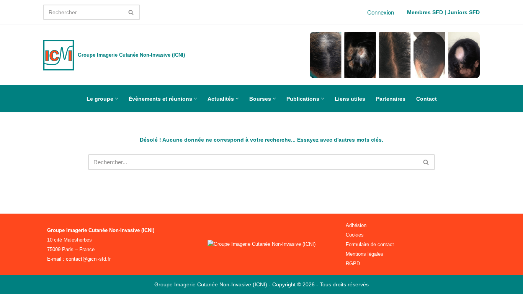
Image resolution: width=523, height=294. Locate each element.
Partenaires (390, 99)
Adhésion (356, 225)
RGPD (353, 263)
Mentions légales (364, 254)
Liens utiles (350, 99)
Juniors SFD (464, 12)
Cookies (355, 235)
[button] (116, 98)
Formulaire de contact (370, 244)
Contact (426, 99)
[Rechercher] (131, 12)
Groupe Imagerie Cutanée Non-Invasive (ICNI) (211, 284)
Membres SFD (425, 12)
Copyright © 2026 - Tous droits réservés (320, 284)
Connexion (380, 12)
